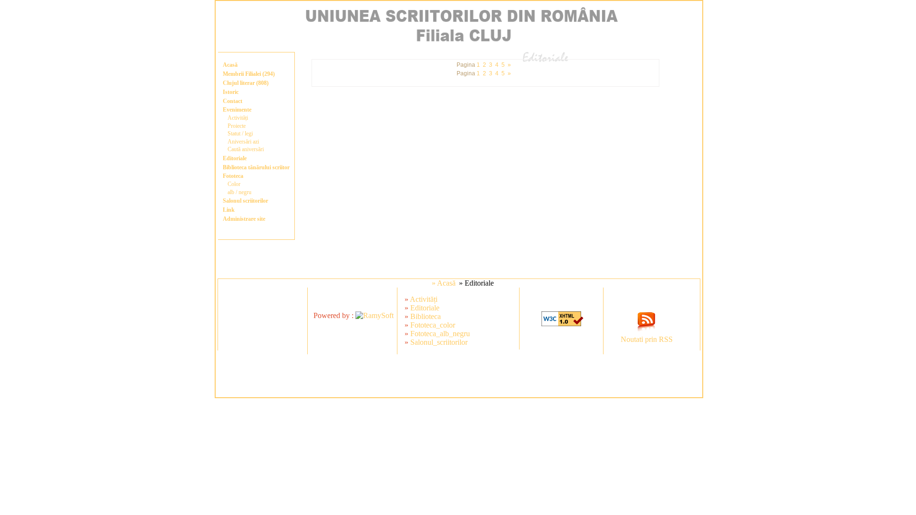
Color (234, 184)
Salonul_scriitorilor (439, 342)
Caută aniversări (246, 149)
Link (229, 209)
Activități (238, 117)
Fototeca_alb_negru (440, 334)
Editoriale (235, 158)
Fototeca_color (432, 325)
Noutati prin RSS (647, 339)
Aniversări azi (243, 141)
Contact (232, 101)
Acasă (230, 65)
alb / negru (239, 192)
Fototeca (233, 176)
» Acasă (444, 283)
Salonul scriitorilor (245, 200)
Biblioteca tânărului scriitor (256, 167)
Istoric (231, 92)
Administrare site (244, 219)
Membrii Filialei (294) (249, 74)
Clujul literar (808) (246, 83)
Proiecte (237, 126)
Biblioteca (425, 316)
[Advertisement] (459, 375)
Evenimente (237, 109)
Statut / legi (240, 133)
